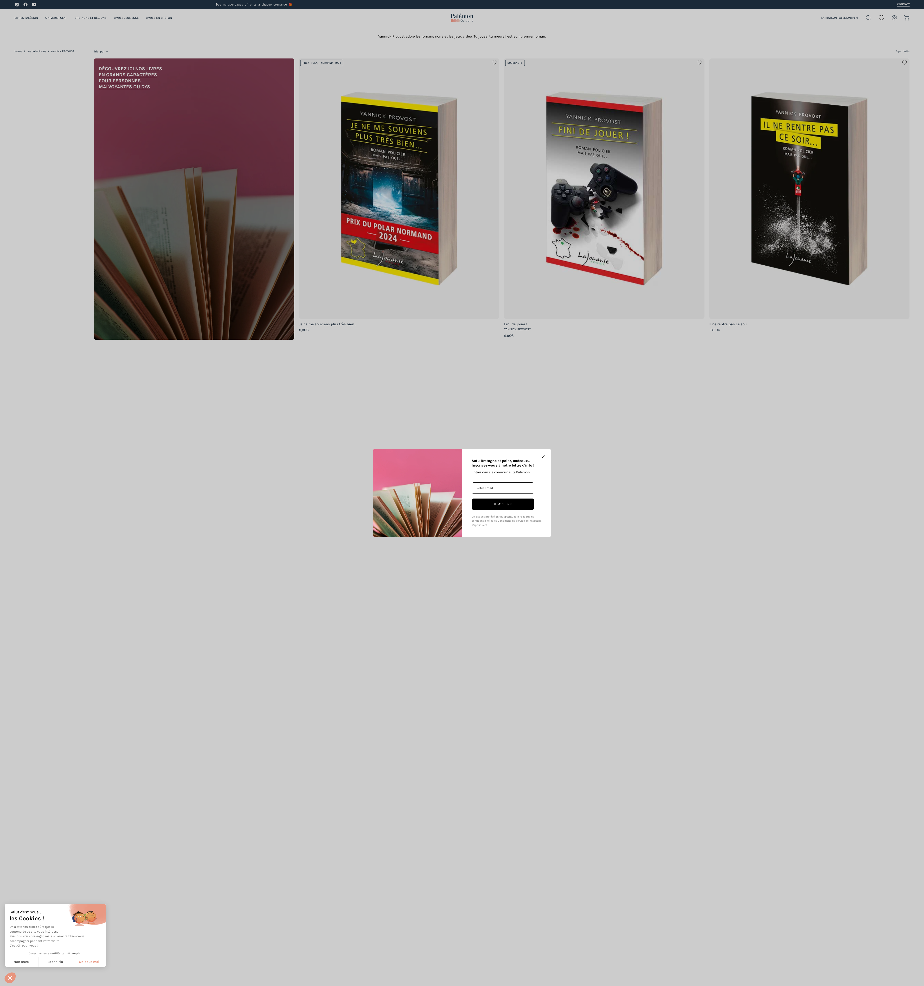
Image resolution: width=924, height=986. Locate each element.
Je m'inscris (503, 504)
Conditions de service (511, 520)
